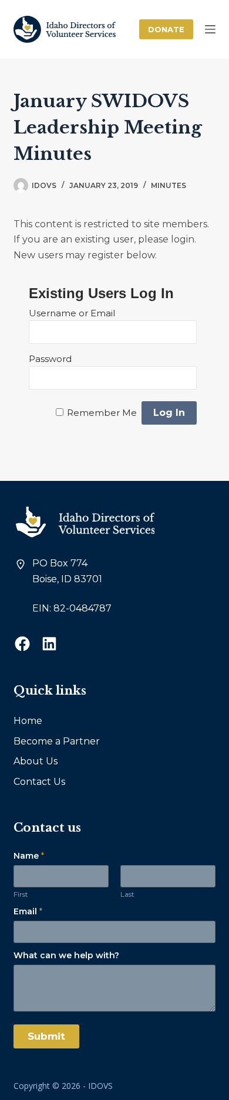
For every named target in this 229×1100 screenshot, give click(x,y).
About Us (36, 761)
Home (28, 720)
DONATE (166, 29)
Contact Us (39, 781)
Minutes (168, 185)
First (21, 894)
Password (50, 358)
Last (127, 894)
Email (28, 911)
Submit (46, 1036)
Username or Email (72, 313)
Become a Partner (57, 741)
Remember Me (102, 412)
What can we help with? (66, 955)
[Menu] (210, 29)
